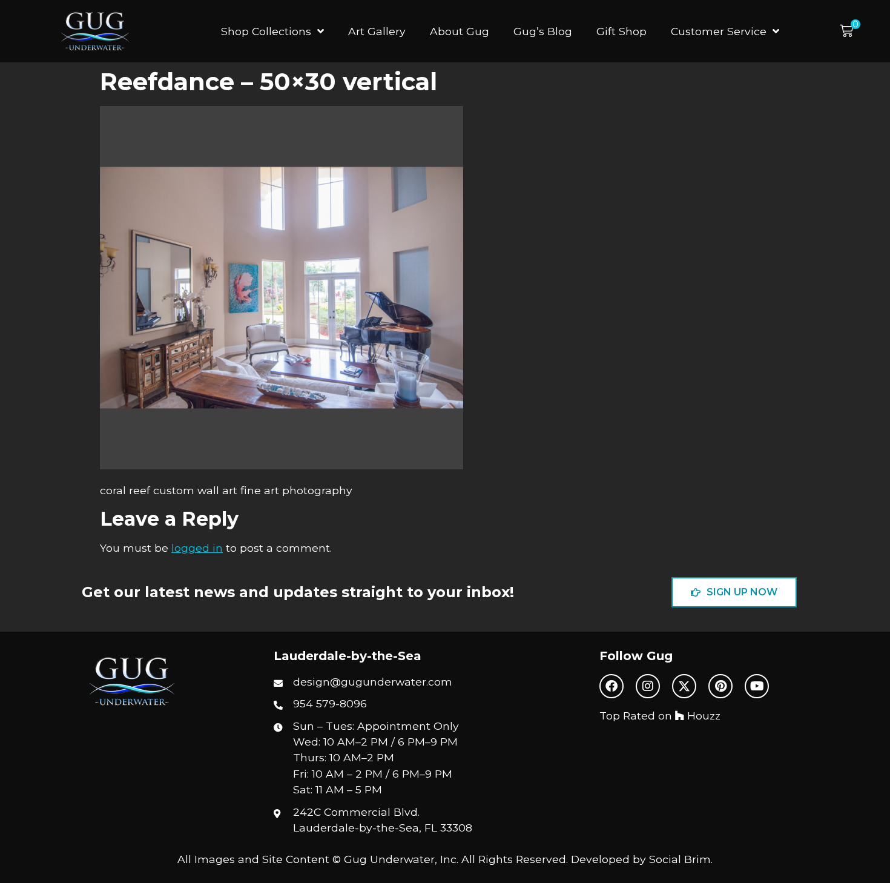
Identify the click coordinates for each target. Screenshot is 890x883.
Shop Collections (266, 31)
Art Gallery (377, 31)
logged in (197, 547)
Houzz (702, 715)
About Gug (459, 31)
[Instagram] (648, 686)
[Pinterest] (720, 686)
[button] (850, 31)
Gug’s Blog (542, 31)
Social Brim (680, 859)
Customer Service (718, 31)
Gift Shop (621, 31)
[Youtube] (757, 686)
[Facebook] (611, 686)
